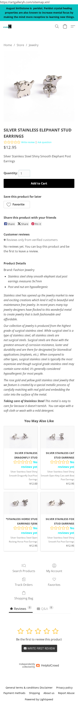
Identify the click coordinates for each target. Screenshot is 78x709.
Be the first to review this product (39, 639)
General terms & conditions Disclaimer (29, 687)
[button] (7, 26)
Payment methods (14, 693)
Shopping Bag (23, 598)
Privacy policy (64, 687)
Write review (28, 142)
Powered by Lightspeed (39, 699)
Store (20, 45)
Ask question (45, 142)
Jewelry (33, 45)
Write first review (41, 648)
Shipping (34, 693)
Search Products (24, 571)
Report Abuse (66, 693)
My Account (54, 571)
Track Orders (24, 585)
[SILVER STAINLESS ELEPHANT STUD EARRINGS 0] (39, 86)
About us (49, 693)
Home (8, 45)
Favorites (54, 585)
